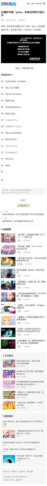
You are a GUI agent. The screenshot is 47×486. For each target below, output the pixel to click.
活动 (18, 377)
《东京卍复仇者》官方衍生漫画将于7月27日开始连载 (22, 214)
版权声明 (22, 471)
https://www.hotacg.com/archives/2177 (15, 192)
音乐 (2, 20)
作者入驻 (6, 471)
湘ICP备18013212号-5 (19, 477)
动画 (19, 299)
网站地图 (30, 471)
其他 (18, 366)
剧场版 (20, 264)
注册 (32, 3)
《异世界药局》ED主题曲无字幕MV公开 (17, 221)
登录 (28, 3)
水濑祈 (22, 200)
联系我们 (14, 471)
